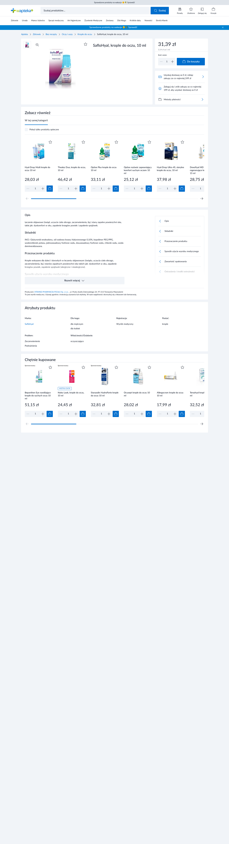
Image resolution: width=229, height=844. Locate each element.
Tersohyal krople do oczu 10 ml (203, 394)
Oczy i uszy (67, 34)
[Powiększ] (37, 44)
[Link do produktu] (39, 166)
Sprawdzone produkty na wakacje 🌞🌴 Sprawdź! (114, 2)
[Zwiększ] (172, 62)
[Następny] (201, 198)
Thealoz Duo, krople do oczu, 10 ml (72, 168)
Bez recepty (51, 34)
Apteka (24, 34)
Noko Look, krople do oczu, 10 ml (71, 394)
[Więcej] (202, 99)
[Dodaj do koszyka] (50, 188)
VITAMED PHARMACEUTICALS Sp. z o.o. (51, 292)
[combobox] (96, 10)
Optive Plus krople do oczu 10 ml (104, 168)
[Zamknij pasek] (223, 27)
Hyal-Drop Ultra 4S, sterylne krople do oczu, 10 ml (170, 168)
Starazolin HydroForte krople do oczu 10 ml (104, 394)
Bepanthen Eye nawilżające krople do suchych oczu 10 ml (38, 396)
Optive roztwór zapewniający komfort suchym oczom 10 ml (138, 170)
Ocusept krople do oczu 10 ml (137, 394)
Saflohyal (29, 324)
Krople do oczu (85, 34)
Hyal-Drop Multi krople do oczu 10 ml (37, 168)
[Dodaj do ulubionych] (85, 44)
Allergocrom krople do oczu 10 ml (170, 394)
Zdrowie (37, 34)
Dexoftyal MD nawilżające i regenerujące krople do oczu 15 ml (203, 170)
